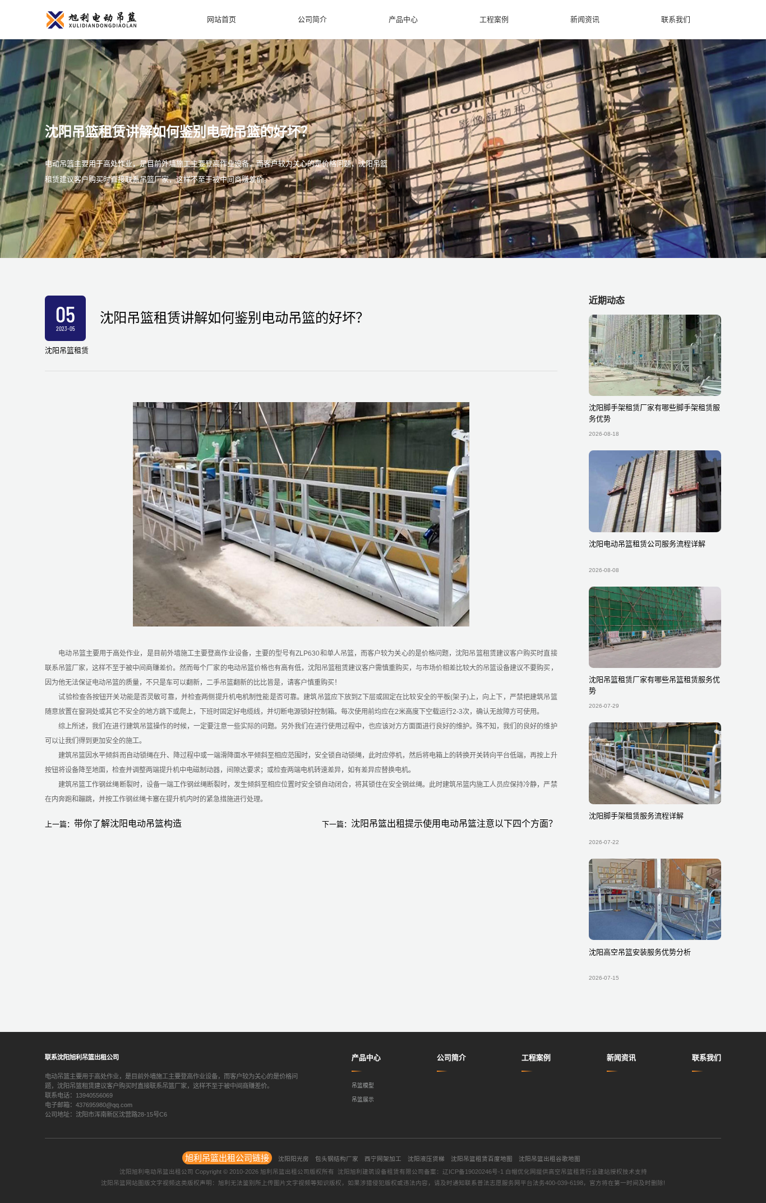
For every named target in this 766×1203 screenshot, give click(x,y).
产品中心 (366, 1057)
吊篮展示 (363, 1099)
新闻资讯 (621, 1057)
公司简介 (451, 1057)
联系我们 (706, 1057)
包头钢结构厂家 (336, 1158)
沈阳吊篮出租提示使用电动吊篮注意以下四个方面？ (454, 823)
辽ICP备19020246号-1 (473, 1171)
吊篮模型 (363, 1085)
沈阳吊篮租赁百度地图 (482, 1158)
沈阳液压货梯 (426, 1158)
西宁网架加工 (383, 1158)
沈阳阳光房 (293, 1158)
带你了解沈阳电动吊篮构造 (128, 823)
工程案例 (536, 1057)
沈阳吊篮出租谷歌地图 (549, 1158)
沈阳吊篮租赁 (67, 350)
